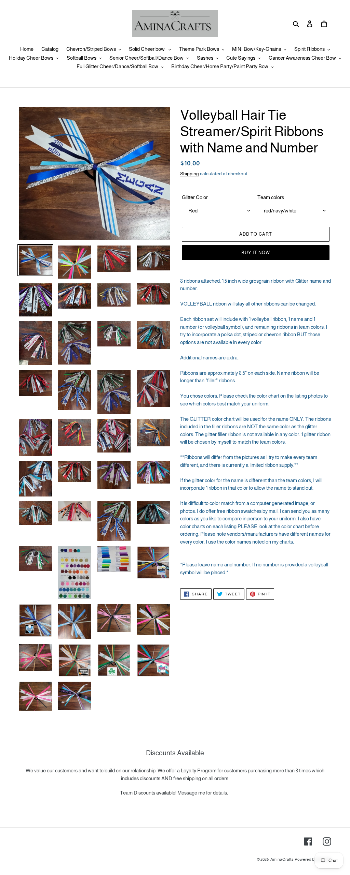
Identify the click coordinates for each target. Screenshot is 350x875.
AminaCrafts (282, 859)
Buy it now (255, 252)
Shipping (189, 173)
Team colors (270, 197)
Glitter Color (195, 197)
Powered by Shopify (313, 859)
